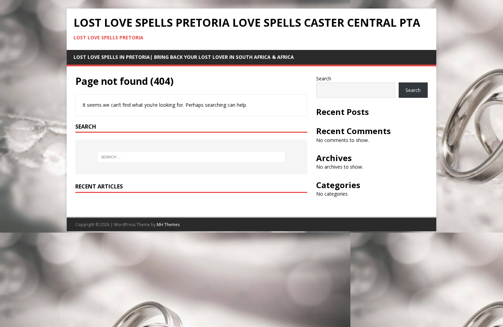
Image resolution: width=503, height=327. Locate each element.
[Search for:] (191, 157)
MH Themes (168, 224)
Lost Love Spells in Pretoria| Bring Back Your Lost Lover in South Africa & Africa (184, 57)
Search (323, 78)
